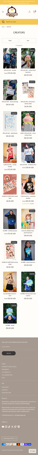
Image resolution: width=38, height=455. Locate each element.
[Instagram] (6, 427)
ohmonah (12, 450)
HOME (3, 364)
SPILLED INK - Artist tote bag (10, 102)
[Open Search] (3, 22)
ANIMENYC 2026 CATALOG (9, 366)
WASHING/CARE (6, 393)
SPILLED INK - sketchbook (10, 133)
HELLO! (9, 353)
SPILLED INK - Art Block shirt (28, 164)
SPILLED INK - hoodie (10, 70)
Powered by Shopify (18, 450)
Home (3, 26)
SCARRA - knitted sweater (10, 231)
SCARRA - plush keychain (28, 262)
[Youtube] (3, 427)
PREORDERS (5, 369)
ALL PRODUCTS (6, 372)
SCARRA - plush (10, 325)
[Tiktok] (9, 427)
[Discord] (19, 427)
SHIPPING (4, 390)
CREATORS (9, 26)
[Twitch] (15, 427)
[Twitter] (12, 427)
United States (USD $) (8, 438)
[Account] (29, 11)
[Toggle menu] (3, 12)
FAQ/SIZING (5, 387)
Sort (28, 40)
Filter (10, 40)
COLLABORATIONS (7, 375)
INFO (3, 378)
